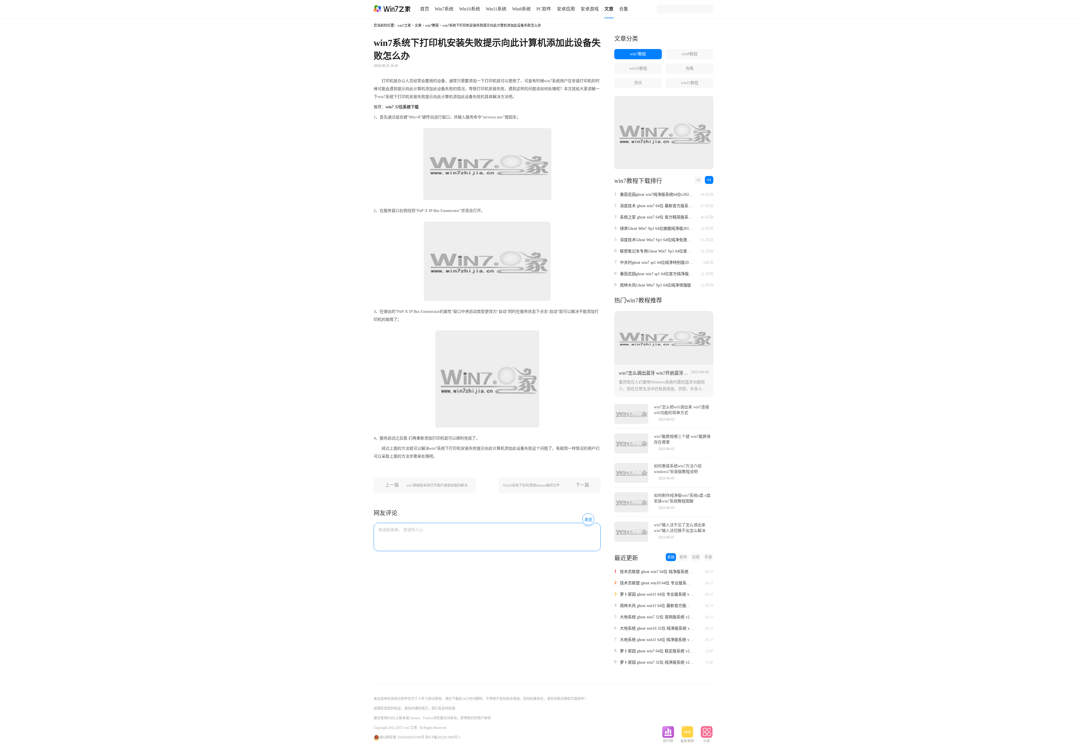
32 (698, 180)
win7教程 (432, 25)
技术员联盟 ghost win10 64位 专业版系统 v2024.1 (657, 583)
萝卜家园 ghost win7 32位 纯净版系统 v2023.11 (657, 662)
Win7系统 (444, 9)
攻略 (690, 68)
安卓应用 (566, 9)
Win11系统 (496, 9)
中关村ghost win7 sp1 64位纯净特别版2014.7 (657, 262)
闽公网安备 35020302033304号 (401, 737)
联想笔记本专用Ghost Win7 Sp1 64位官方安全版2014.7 (657, 251)
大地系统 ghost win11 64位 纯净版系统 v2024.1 (657, 640)
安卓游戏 (590, 9)
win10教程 (638, 68)
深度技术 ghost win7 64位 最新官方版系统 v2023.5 (657, 206)
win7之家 (404, 25)
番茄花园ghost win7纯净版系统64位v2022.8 (657, 194)
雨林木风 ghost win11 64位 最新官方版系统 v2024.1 (657, 606)
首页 (424, 9)
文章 (608, 9)
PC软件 (543, 9)
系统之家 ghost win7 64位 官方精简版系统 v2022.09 (657, 217)
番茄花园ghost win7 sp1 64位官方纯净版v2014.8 (657, 274)
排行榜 (668, 741)
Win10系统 (469, 9)
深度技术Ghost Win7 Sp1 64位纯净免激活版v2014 (657, 240)
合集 (623, 9)
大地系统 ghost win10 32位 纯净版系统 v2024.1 (657, 628)
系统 (671, 557)
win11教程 (689, 83)
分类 (706, 741)
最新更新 (687, 741)
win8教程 (689, 54)
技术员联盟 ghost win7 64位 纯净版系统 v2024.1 (657, 572)
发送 (588, 519)
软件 (683, 557)
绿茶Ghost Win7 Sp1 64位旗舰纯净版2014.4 (657, 228)
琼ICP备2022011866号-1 (443, 737)
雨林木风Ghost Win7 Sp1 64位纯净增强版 (655, 285)
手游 (708, 557)
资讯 (638, 83)
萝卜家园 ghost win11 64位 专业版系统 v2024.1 (657, 594)
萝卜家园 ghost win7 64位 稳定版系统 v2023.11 (657, 651)
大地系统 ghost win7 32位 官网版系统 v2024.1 (657, 617)
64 (709, 180)
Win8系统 (521, 9)
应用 (695, 557)
